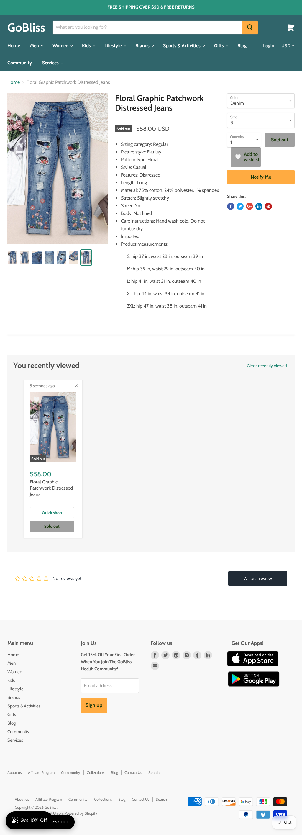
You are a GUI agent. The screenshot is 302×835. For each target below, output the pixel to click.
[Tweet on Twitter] (240, 206)
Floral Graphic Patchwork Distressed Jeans (51, 488)
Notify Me (261, 177)
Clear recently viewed (267, 365)
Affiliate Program (41, 772)
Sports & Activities (182, 45)
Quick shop (52, 512)
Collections (95, 772)
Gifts (219, 45)
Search (154, 772)
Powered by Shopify (81, 813)
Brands (143, 45)
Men (35, 45)
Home (13, 45)
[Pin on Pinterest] (268, 206)
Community (19, 63)
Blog (242, 45)
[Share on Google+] (249, 206)
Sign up (94, 705)
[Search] (250, 27)
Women (61, 45)
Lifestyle (113, 45)
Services (51, 63)
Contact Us (133, 772)
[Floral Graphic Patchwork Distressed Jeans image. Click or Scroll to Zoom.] (57, 168)
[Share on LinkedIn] (258, 206)
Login (268, 45)
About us (14, 772)
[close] (76, 386)
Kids (87, 45)
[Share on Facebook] (230, 206)
